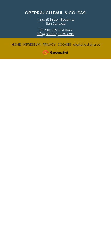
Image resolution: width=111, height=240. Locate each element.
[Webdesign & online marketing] (55, 52)
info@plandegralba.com (55, 34)
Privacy (49, 44)
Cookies (64, 44)
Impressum (31, 44)
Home (16, 44)
